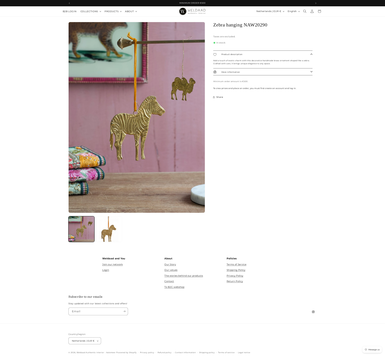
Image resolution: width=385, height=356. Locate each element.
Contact (169, 281)
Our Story (170, 264)
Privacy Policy (235, 275)
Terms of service (226, 352)
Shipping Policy (236, 270)
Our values (170, 270)
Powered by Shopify (126, 352)
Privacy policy (147, 352)
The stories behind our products (183, 275)
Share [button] (219, 97)
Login (105, 270)
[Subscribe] (124, 311)
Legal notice (244, 352)
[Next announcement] (316, 3)
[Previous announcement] (69, 3)
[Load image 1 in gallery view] (81, 229)
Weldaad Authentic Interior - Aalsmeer (96, 352)
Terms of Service (236, 264)
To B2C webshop (174, 286)
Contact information (185, 352)
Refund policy (165, 352)
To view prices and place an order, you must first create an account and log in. (254, 88)
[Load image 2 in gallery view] (109, 229)
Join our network (112, 264)
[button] (91, 11)
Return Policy (235, 281)
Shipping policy (207, 352)
